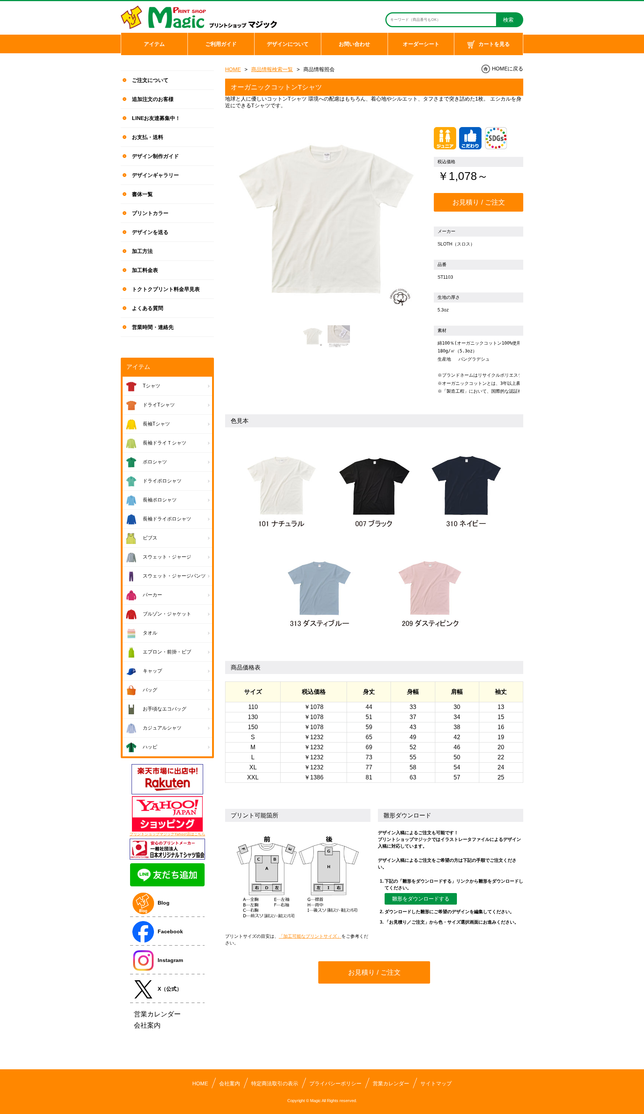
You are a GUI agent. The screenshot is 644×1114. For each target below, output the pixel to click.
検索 (508, 20)
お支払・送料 (147, 137)
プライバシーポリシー (335, 1083)
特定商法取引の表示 (274, 1083)
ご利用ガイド (221, 44)
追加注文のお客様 (153, 99)
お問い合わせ (354, 44)
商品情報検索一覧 (272, 69)
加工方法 (142, 251)
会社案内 (229, 1083)
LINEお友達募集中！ (156, 118)
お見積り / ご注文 (478, 202)
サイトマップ (436, 1083)
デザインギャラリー (155, 175)
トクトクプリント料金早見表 (166, 289)
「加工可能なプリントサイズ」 (310, 936)
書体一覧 (142, 194)
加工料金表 (145, 270)
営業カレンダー (391, 1083)
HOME (233, 69)
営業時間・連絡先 (153, 327)
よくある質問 (147, 308)
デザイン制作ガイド (155, 156)
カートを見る (494, 44)
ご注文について (150, 80)
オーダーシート (421, 44)
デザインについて (288, 44)
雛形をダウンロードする (420, 899)
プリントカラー (150, 213)
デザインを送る (150, 232)
